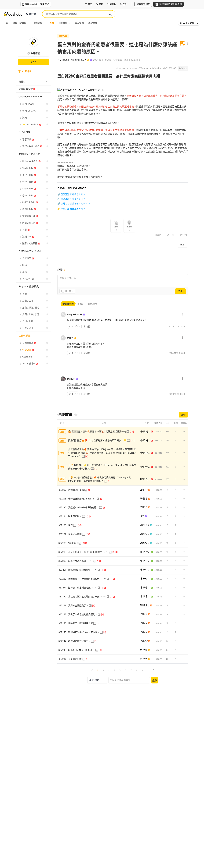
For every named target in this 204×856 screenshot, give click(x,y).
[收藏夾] (76, 415)
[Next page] (153, 670)
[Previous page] (92, 670)
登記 (180, 291)
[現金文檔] (13, 14)
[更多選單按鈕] (187, 44)
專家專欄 (92, 23)
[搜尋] (110, 14)
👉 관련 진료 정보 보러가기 (70, 208)
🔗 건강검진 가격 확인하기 (70, 199)
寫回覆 (87, 326)
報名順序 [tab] (92, 303)
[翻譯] (183, 44)
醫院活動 (37, 23)
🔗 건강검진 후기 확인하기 (70, 194)
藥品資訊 (79, 23)
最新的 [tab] (80, 303)
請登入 (33, 62)
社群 (52, 23)
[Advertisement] (123, 258)
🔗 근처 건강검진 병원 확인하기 (72, 203)
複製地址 (183, 68)
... (148, 670)
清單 (182, 245)
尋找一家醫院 (19, 23)
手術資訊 (63, 23)
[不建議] (76, 326)
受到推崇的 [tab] (68, 303)
